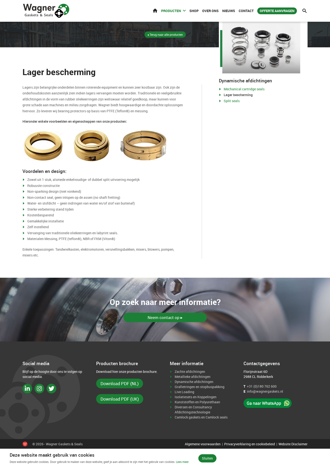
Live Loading (184, 392)
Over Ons (210, 10)
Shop (194, 10)
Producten (171, 10)
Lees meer (182, 462)
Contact (246, 10)
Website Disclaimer (293, 444)
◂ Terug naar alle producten (165, 34)
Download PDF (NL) (119, 383)
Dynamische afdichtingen (194, 381)
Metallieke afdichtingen (192, 376)
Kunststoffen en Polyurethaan (197, 402)
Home (155, 10)
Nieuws (228, 10)
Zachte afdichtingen (190, 371)
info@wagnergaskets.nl (265, 391)
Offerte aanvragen (277, 10)
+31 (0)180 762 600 (262, 386)
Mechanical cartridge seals (244, 89)
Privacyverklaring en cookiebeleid (249, 444)
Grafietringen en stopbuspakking (199, 386)
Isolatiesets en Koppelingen (195, 397)
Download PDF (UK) (119, 399)
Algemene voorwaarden (203, 444)
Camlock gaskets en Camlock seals (201, 417)
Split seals (232, 101)
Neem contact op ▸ (165, 317)
